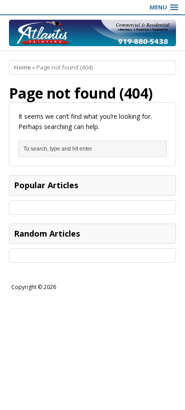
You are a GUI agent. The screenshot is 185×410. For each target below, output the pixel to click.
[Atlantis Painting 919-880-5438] (92, 33)
